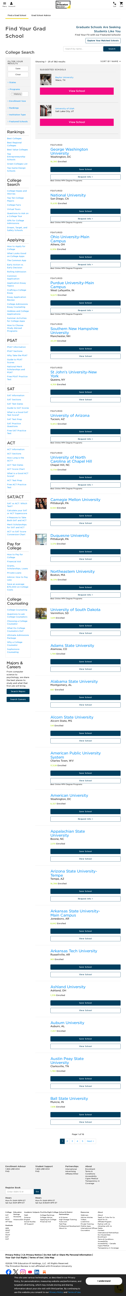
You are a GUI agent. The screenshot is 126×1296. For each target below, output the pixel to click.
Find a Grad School (17, 15)
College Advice (46, 1217)
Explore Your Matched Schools (103, 40)
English (27, 1219)
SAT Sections (14, 399)
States (12, 82)
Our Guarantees (104, 1235)
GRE (7, 1228)
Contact (101, 1230)
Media (100, 1228)
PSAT (7, 1219)
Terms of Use (74, 1292)
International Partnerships (108, 1233)
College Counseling (17, 610)
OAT (7, 1239)
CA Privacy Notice (32, 1255)
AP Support (28, 1224)
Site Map (49, 1257)
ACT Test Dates (15, 465)
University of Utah (64, 108)
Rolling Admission (16, 272)
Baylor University (64, 77)
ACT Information (15, 449)
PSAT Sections (14, 351)
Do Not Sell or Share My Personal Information (68, 1255)
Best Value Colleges (17, 149)
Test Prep (62, 1224)
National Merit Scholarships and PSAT (16, 369)
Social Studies (29, 1222)
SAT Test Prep (14, 419)
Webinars (84, 1215)
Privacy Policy (56, 1292)
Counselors (85, 1230)
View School (77, 91)
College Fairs (14, 205)
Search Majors (18, 691)
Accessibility (91, 1176)
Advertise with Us (105, 1226)
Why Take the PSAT (17, 355)
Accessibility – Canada (107, 1243)
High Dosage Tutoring (68, 1219)
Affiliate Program (104, 1222)
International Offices (89, 1228)
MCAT (7, 1235)
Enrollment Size (17, 101)
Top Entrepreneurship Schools (16, 157)
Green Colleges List (17, 164)
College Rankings (47, 1215)
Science (27, 1217)
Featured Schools (18, 121)
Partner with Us (104, 1224)
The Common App (16, 260)
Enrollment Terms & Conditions (90, 1171)
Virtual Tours (13, 209)
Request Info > (85, 177)
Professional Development (69, 1226)
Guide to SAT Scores (18, 408)
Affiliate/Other (71, 1174)
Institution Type (17, 115)
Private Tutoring (87, 1224)
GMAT (7, 1230)
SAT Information (15, 395)
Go (37, 1191)
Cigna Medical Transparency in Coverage (92, 1180)
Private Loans (14, 573)
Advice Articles (87, 1217)
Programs (15, 89)
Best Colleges (14, 138)
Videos (83, 1219)
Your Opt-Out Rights (16, 1257)
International (71, 1169)
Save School (85, 169)
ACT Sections (14, 454)
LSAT (7, 1232)
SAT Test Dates (15, 404)
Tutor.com (63, 1222)
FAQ (7, 1171)
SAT (7, 1215)
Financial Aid (14, 561)
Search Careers (18, 699)
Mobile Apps (86, 1226)
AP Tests (8, 1222)
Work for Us (102, 1219)
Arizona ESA (18, 1219)
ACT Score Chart (16, 469)
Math (26, 1215)
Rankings (14, 108)
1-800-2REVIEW (12, 1169)
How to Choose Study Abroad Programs (15, 328)
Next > (90, 1141)
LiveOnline (85, 1222)
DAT (7, 1237)
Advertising (70, 1171)
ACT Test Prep (14, 480)
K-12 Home (63, 1217)
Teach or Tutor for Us (106, 1217)
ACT (7, 1217)
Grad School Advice (41, 15)
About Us (63, 1228)
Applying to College (48, 1219)
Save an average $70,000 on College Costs (17, 587)
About (100, 1215)
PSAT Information (16, 347)
